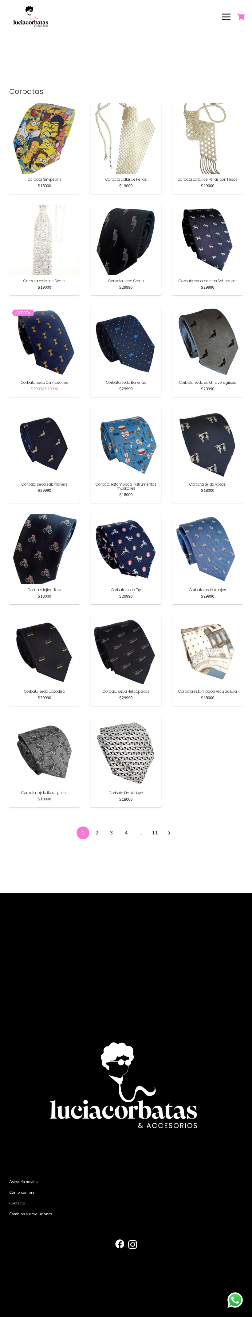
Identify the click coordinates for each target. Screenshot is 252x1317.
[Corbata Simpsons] (44, 106)
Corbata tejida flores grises (44, 792)
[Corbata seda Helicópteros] (126, 618)
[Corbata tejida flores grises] (44, 720)
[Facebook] (119, 1244)
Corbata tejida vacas (207, 484)
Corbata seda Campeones (44, 382)
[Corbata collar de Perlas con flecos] (207, 106)
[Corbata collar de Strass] (44, 208)
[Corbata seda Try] (126, 517)
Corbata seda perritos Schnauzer (207, 280)
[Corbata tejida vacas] (207, 411)
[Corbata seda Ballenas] (126, 309)
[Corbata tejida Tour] (44, 517)
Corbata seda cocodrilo (44, 691)
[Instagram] (132, 1244)
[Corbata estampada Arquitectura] (207, 618)
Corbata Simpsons (44, 179)
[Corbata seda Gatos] (126, 208)
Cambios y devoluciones (30, 1213)
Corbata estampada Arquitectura (207, 691)
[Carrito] (241, 17)
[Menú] (226, 17)
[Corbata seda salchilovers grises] (207, 309)
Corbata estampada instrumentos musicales (126, 486)
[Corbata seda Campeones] (44, 309)
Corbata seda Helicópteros (126, 691)
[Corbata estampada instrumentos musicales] (126, 411)
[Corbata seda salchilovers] (44, 411)
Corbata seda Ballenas (126, 382)
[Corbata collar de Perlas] (126, 106)
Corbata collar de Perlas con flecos (208, 179)
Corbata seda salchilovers (44, 484)
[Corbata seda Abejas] (207, 517)
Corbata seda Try (126, 589)
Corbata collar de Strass (44, 280)
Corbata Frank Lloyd (126, 792)
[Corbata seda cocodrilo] (44, 618)
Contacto (17, 1203)
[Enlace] (31, 17)
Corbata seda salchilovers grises (207, 382)
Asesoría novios (23, 1181)
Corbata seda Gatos (126, 280)
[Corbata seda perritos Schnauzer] (207, 208)
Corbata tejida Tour (44, 589)
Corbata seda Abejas (207, 589)
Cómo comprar (22, 1192)
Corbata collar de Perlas (126, 179)
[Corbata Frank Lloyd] (126, 720)
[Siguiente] (169, 832)
